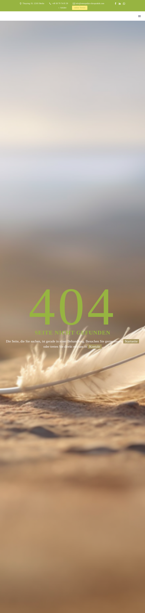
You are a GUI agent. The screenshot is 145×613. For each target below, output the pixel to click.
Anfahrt (63, 8)
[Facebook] (115, 3)
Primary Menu (139, 16)
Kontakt (94, 346)
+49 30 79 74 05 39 (60, 3)
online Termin (79, 8)
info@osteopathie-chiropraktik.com (90, 3)
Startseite (131, 341)
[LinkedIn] (120, 3)
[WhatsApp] (124, 3)
